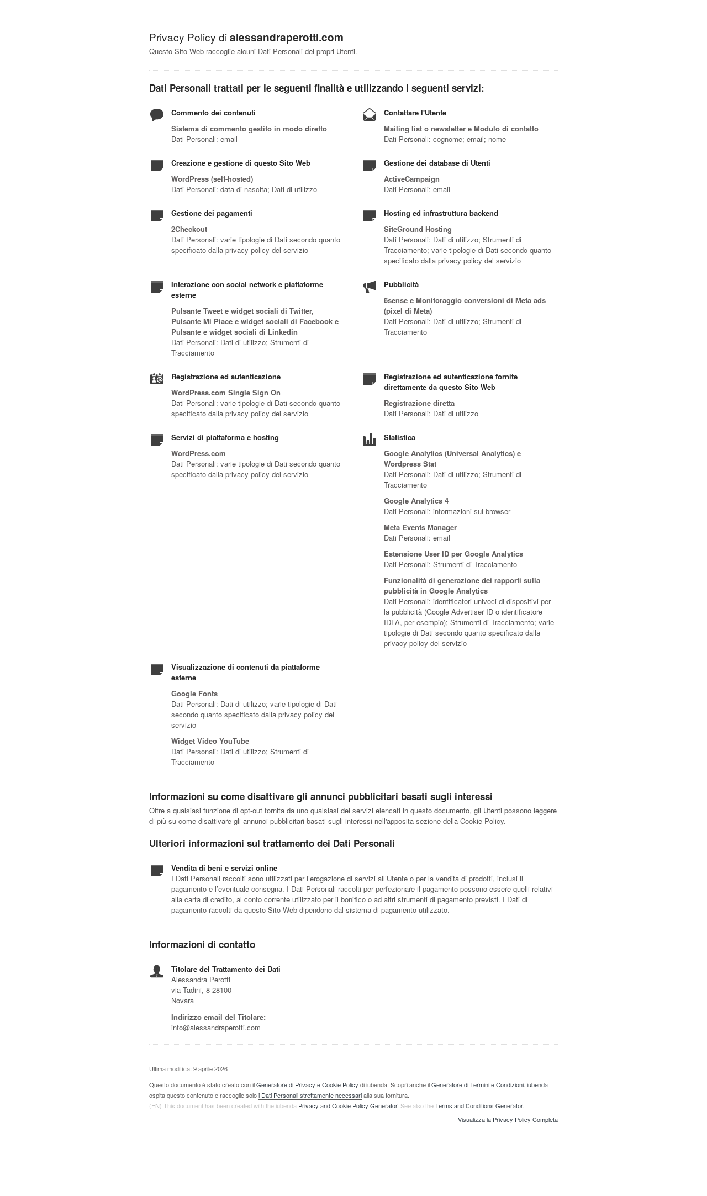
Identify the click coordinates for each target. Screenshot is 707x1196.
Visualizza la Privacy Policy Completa (508, 1119)
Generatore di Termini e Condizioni (477, 1084)
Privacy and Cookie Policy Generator (347, 1105)
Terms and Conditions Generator (479, 1105)
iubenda (537, 1084)
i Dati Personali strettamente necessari (310, 1095)
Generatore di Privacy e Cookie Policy (307, 1084)
